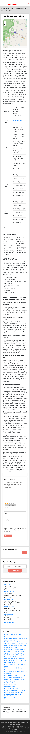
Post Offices (9, 8)
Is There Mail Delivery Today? (12, 694)
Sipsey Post (7, 584)
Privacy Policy (9, 731)
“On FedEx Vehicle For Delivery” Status (15, 644)
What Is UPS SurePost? (11, 688)
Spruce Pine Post (9, 606)
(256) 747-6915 (17, 121)
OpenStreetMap (19, 47)
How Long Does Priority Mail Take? (14, 690)
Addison (23, 8)
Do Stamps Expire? (9, 686)
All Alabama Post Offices (9, 622)
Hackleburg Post (9, 614)
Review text (7, 487)
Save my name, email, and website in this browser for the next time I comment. (15, 529)
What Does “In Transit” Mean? (12, 681)
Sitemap (16, 731)
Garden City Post (9, 591)
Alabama (17, 8)
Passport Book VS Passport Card (14, 679)
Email (6, 513)
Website (6, 520)
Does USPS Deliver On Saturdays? (14, 658)
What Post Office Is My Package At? (14, 649)
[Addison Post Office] (15, 31)
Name (6, 507)
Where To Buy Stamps (10, 685)
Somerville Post (8, 599)
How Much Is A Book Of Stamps (13, 642)
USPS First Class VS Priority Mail (13, 692)
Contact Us (22, 731)
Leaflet (10, 47)
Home (3, 8)
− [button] (4, 24)
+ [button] (4, 22)
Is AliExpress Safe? (9, 683)
